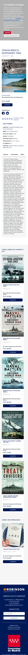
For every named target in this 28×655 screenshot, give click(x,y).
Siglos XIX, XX (7, 147)
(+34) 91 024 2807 (14, 601)
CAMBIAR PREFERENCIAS (11, 35)
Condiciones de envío (14, 629)
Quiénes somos (14, 625)
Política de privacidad (14, 627)
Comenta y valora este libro (18, 118)
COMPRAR (7, 105)
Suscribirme (14, 618)
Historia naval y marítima (16, 145)
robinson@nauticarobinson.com (14, 605)
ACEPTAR (7, 32)
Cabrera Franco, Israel (9, 551)
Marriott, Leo (6, 288)
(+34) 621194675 (14, 603)
